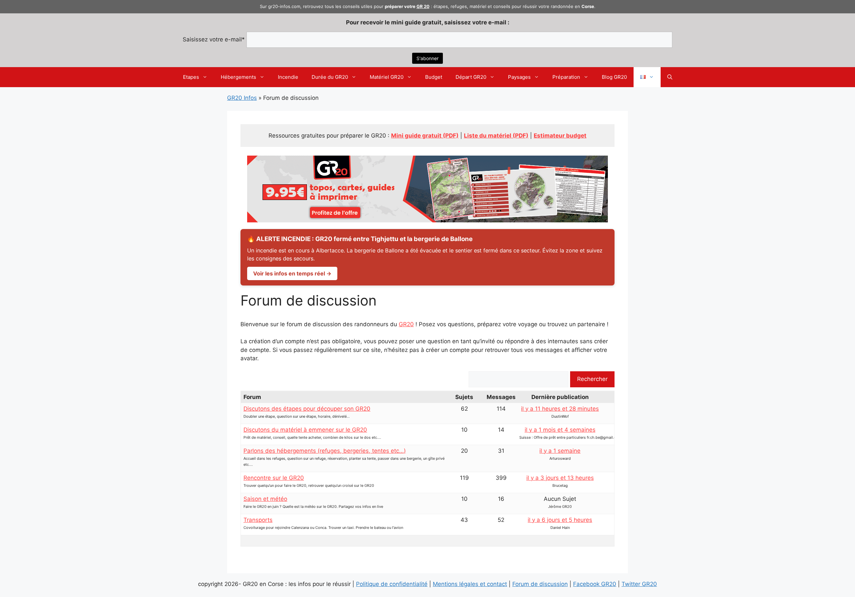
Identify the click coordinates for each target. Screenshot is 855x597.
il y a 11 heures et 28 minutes (560, 408)
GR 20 (423, 6)
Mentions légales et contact (470, 584)
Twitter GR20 (639, 584)
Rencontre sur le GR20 (273, 477)
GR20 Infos (242, 97)
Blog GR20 (614, 77)
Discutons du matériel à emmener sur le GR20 (305, 429)
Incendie (288, 77)
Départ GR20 (471, 77)
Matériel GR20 (386, 77)
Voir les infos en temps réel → (292, 273)
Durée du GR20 (330, 77)
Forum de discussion (540, 584)
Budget (433, 77)
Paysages (519, 77)
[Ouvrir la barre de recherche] (670, 77)
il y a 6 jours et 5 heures (560, 520)
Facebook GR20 (594, 584)
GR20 (406, 324)
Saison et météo (265, 498)
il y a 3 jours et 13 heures (560, 477)
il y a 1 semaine (559, 450)
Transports (258, 520)
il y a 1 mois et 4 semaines (560, 429)
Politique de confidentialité (392, 584)
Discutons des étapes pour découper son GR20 (306, 408)
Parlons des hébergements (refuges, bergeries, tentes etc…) (324, 450)
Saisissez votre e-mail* (214, 39)
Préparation (566, 77)
